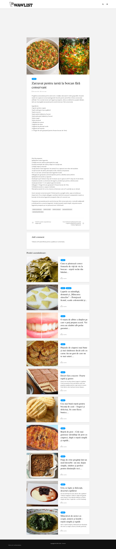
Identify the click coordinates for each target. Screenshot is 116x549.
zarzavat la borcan (67, 209)
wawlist (65, 278)
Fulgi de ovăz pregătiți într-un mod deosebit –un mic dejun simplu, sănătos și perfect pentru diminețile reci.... (74, 464)
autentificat (42, 242)
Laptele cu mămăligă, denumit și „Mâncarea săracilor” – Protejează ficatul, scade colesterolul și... (74, 296)
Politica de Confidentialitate (14, 545)
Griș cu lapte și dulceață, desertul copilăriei (72, 489)
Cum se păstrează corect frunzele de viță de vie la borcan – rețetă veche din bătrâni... (72, 267)
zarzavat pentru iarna (38, 212)
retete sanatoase (37, 209)
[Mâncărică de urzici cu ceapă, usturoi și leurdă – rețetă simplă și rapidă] (42, 521)
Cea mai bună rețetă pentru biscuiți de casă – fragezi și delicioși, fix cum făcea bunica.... (73, 408)
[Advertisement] (58, 23)
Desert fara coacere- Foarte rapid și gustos (73, 377)
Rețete (34, 78)
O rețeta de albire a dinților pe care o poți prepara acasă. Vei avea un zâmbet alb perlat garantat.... (74, 324)
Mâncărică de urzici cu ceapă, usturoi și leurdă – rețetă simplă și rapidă (72, 518)
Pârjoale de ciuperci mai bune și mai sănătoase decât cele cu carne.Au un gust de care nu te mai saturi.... (74, 352)
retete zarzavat (56, 209)
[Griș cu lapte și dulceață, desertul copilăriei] (42, 493)
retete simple (47, 209)
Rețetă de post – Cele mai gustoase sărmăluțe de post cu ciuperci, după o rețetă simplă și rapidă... (74, 436)
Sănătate (69, 288)
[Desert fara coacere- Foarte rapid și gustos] (42, 381)
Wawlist (64, 543)
